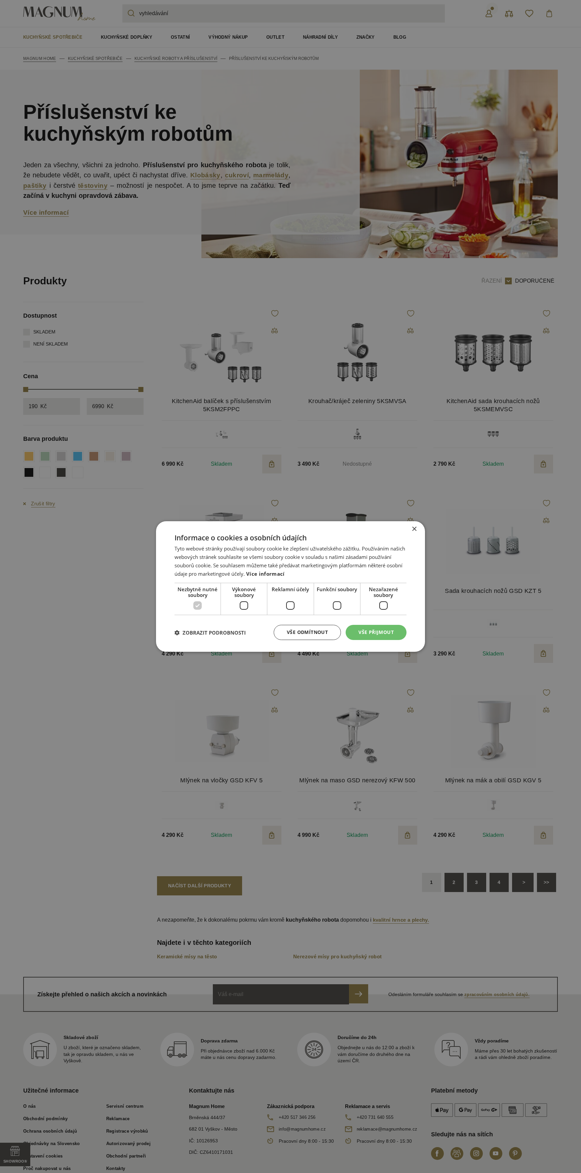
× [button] (414, 529)
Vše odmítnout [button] (307, 632)
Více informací (265, 573)
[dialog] (290, 586)
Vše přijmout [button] (376, 632)
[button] (210, 632)
